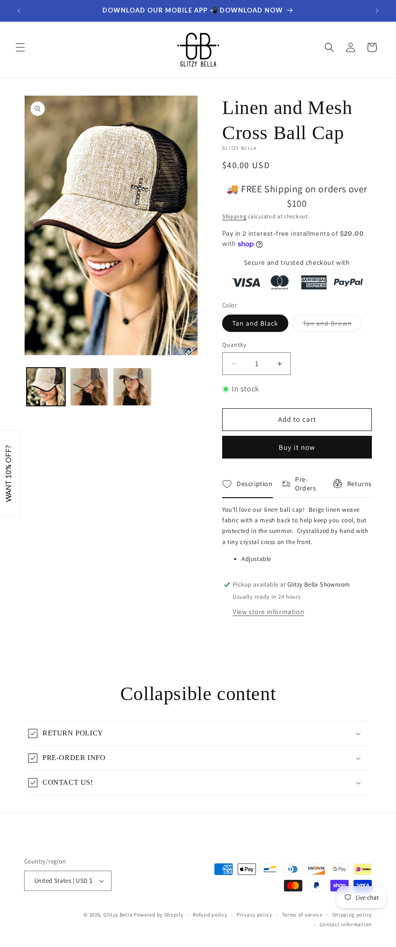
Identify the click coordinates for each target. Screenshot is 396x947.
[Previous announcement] (18, 10)
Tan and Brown (332, 325)
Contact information (346, 924)
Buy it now (297, 447)
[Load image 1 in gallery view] (46, 387)
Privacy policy (254, 914)
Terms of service (302, 914)
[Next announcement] (377, 10)
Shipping (234, 216)
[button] (20, 47)
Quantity (234, 345)
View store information (268, 611)
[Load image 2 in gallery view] (89, 387)
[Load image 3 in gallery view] (132, 387)
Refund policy (210, 914)
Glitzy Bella (117, 914)
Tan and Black (255, 323)
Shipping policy (352, 914)
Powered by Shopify (159, 914)
